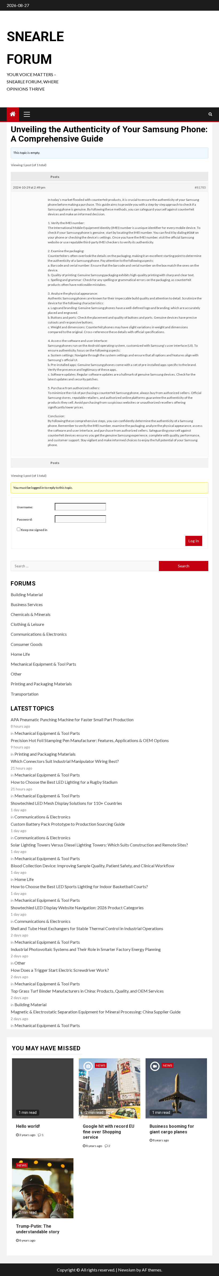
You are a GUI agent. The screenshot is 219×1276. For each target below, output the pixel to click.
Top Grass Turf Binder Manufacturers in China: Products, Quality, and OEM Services (87, 990)
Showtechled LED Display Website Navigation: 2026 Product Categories (77, 907)
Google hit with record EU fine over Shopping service (108, 1132)
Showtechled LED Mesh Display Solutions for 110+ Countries (66, 803)
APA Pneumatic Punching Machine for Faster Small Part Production (72, 719)
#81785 (200, 187)
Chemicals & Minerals (30, 614)
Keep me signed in (34, 530)
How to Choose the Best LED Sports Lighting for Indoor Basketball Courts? (79, 886)
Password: (24, 519)
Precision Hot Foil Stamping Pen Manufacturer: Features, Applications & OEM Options (90, 740)
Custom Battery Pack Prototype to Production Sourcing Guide (68, 823)
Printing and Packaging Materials (41, 683)
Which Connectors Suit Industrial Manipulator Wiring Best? (65, 761)
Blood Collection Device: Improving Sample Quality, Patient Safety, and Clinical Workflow (92, 865)
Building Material (27, 594)
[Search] (210, 114)
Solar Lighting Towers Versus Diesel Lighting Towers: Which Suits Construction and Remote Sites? (99, 844)
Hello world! (28, 1126)
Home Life (20, 654)
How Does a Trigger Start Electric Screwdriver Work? (60, 970)
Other (16, 673)
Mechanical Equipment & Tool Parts (43, 663)
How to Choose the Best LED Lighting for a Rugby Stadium (64, 782)
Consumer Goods (26, 644)
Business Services (27, 604)
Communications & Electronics (39, 634)
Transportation (24, 693)
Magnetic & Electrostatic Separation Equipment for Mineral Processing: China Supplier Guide (96, 1011)
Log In (194, 541)
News (100, 1065)
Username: (25, 507)
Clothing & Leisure (27, 624)
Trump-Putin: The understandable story (37, 1229)
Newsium (126, 1269)
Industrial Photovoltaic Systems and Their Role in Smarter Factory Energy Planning (86, 949)
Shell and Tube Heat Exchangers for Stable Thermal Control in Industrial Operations (87, 928)
